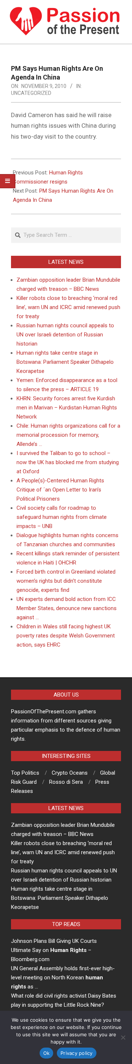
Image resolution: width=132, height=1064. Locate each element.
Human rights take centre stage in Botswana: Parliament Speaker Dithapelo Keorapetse (65, 362)
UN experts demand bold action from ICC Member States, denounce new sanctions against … (66, 608)
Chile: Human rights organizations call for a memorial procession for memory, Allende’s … (68, 435)
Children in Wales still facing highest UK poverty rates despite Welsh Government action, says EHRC (65, 635)
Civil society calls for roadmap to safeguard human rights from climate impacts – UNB (61, 517)
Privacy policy (76, 1053)
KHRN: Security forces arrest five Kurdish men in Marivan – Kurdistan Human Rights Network (66, 407)
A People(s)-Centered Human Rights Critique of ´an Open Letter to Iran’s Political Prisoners (60, 489)
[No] (122, 1037)
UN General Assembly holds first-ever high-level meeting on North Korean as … (63, 977)
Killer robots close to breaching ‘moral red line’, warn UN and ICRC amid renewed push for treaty (68, 307)
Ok (46, 1053)
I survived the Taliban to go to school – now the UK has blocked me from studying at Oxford (67, 462)
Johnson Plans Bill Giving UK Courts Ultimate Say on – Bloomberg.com (54, 950)
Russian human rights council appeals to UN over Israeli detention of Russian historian (65, 334)
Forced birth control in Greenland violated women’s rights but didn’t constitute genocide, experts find (65, 580)
